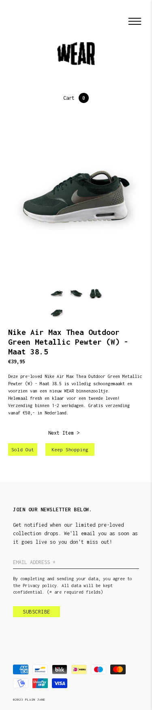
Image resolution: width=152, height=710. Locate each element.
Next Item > (63, 433)
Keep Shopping (69, 449)
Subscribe (36, 612)
